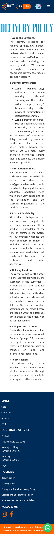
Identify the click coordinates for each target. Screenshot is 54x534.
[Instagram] (4, 514)
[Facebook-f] (12, 514)
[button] (48, 6)
